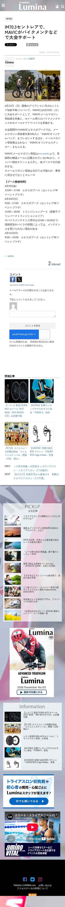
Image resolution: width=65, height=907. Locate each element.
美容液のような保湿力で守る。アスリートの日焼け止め (41, 600)
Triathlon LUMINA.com (24, 885)
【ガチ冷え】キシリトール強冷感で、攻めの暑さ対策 (41, 577)
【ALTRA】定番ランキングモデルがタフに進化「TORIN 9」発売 (41, 409)
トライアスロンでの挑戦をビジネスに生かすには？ (41, 517)
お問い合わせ (45, 885)
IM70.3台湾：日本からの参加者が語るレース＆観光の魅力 (41, 541)
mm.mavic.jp (45, 153)
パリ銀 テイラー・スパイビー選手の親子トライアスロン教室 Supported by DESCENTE (41, 590)
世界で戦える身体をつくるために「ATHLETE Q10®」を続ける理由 (39, 565)
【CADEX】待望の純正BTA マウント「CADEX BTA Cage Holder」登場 (41, 451)
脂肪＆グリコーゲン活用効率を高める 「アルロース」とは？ (40, 529)
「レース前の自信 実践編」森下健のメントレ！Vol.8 (41, 553)
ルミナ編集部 (29, 59)
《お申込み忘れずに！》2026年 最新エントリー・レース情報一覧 (41, 612)
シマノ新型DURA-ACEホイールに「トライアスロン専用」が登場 (41, 737)
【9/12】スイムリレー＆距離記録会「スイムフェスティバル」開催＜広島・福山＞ (16, 453)
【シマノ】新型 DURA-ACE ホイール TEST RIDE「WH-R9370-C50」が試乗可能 (16, 410)
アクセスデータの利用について (32, 888)
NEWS (11, 256)
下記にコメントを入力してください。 (28, 299)
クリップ (33, 45)
